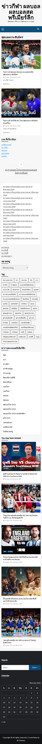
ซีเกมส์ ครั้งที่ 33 (26, 289)
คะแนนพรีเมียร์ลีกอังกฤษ (27, 285)
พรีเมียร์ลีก (14, 308)
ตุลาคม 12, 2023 (16, 77)
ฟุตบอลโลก (18, 313)
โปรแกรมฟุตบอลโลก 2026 (10, 341)
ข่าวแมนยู (6, 373)
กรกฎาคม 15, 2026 (17, 562)
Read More (6, 84)
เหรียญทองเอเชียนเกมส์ (9, 336)
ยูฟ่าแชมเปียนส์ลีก (8, 318)
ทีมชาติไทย (26, 299)
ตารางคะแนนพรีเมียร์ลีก (9, 294)
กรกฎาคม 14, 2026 (17, 604)
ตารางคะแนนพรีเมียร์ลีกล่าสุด (27, 294)
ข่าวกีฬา (14, 66)
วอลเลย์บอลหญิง (25, 322)
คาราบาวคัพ (6, 289)
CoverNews (32, 737)
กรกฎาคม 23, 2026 (17, 520)
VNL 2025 (24, 280)
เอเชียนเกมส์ (6, 145)
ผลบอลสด (5, 153)
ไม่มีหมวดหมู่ (8, 431)
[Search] (38, 29)
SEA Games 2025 (8, 280)
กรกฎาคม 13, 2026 (17, 645)
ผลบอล (21, 66)
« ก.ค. (3, 722)
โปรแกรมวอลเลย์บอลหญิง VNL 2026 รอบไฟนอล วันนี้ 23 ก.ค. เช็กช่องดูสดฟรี (20, 516)
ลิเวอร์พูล (5, 322)
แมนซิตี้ (31, 336)
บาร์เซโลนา (24, 303)
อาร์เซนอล (6, 332)
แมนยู (37, 336)
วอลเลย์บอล (14, 322)
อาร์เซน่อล (15, 332)
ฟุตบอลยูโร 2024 (7, 313)
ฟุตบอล (26, 66)
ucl (17, 280)
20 (20, 707)
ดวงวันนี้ (4, 250)
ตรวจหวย (5, 247)
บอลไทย (5, 303)
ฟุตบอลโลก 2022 (9, 404)
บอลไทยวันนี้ (14, 303)
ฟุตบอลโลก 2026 (29, 313)
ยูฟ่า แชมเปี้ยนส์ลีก (21, 318)
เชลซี (22, 332)
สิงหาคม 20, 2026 (16, 479)
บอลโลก (6, 387)
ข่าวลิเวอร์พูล (8, 369)
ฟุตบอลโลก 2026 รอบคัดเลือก (14, 413)
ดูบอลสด (36, 289)
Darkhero (7, 77)
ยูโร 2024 (31, 318)
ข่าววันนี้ (4, 253)
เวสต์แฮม (29, 332)
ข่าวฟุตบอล (14, 285)
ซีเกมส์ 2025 (16, 289)
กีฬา (5, 66)
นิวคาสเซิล (35, 299)
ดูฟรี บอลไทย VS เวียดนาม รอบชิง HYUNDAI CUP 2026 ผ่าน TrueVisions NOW (20, 475)
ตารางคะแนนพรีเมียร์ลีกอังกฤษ (11, 299)
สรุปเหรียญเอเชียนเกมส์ (27, 327)
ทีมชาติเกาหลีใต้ (9, 378)
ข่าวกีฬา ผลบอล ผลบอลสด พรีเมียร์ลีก (21, 11)
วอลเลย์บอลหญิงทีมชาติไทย (10, 327)
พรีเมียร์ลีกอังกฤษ (25, 308)
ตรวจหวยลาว (6, 256)
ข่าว (9, 66)
